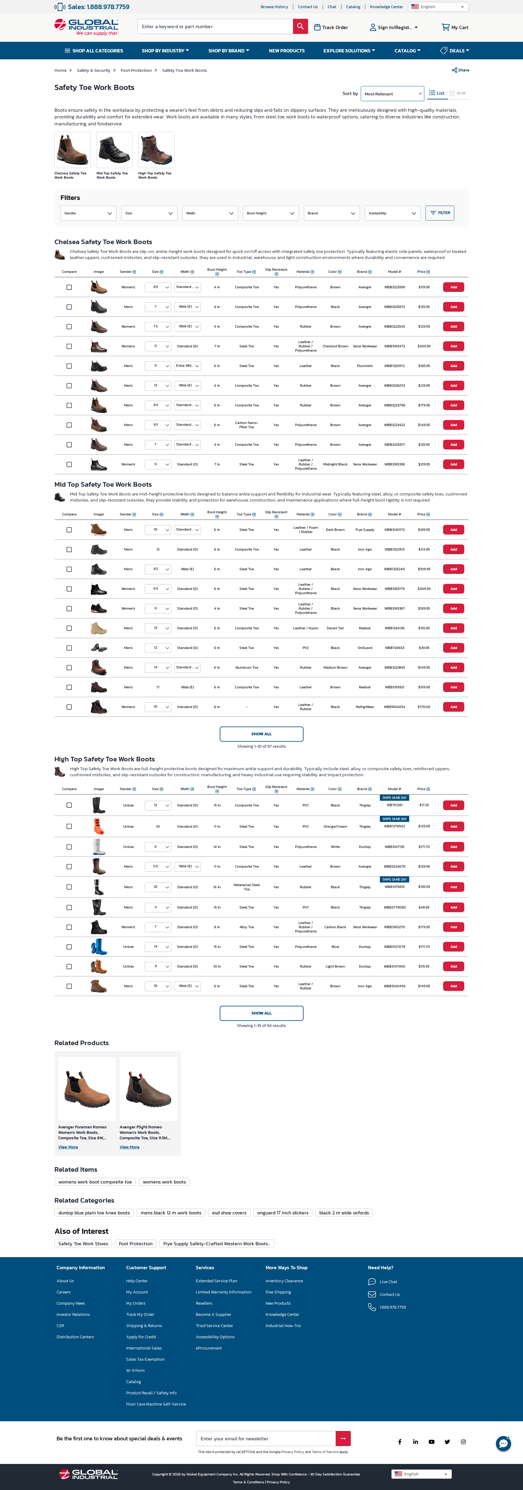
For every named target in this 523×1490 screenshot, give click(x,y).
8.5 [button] (155, 287)
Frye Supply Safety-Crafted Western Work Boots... (217, 1243)
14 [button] (155, 667)
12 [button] (155, 647)
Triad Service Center (214, 1326)
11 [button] (155, 346)
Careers (64, 1292)
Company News (71, 1303)
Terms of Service (325, 1452)
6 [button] (156, 464)
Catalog (353, 7)
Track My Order (140, 1314)
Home (60, 70)
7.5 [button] (155, 326)
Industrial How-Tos (283, 1326)
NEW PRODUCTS (287, 50)
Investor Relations (73, 1314)
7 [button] (155, 306)
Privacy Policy (292, 1452)
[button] (438, 6)
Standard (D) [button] (186, 287)
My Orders (135, 1303)
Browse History (274, 7)
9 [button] (156, 966)
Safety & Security (93, 70)
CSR (60, 1326)
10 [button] (155, 529)
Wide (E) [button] (185, 306)
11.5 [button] (155, 866)
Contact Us (308, 7)
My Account (137, 1292)
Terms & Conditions (249, 1482)
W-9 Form (135, 1370)
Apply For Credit (141, 1337)
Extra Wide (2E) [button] (188, 365)
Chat (332, 7)
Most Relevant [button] (379, 93)
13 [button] (155, 385)
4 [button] (156, 907)
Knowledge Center (386, 7)
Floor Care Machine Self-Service (156, 1404)
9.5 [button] (155, 405)
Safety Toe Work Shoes (83, 1243)
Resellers (204, 1303)
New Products (278, 1303)
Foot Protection (136, 70)
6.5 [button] (155, 588)
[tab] (437, 93)
